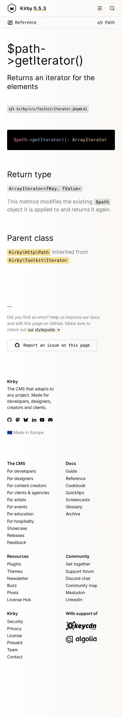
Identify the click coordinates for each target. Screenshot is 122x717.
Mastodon (75, 592)
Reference (25, 22)
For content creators (26, 485)
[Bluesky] (25, 419)
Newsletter (17, 578)
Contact (15, 656)
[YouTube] (42, 419)
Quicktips (75, 492)
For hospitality (20, 521)
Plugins (14, 563)
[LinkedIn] (34, 419)
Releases (15, 535)
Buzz (12, 585)
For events (17, 506)
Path (110, 22)
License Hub (19, 599)
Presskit (15, 642)
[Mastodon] (17, 419)
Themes (15, 571)
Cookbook (76, 485)
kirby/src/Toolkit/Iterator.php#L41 (52, 109)
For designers (20, 478)
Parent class (30, 238)
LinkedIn (74, 599)
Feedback (16, 542)
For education (20, 513)
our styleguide (44, 329)
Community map (81, 585)
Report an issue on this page (56, 347)
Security (15, 621)
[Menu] (100, 8)
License (14, 635)
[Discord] (50, 419)
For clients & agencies (28, 492)
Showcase (17, 528)
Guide (71, 470)
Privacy (14, 628)
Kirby (33, 8)
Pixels (12, 592)
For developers (21, 470)
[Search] (112, 8)
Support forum (80, 571)
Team (12, 649)
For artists (16, 499)
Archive (73, 513)
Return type (29, 174)
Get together (78, 563)
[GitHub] (9, 419)
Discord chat (78, 578)
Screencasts (78, 499)
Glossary (74, 506)
